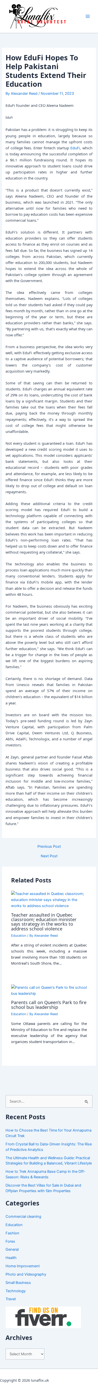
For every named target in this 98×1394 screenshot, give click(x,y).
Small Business (18, 1282)
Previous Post (49, 846)
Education (18, 935)
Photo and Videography (26, 1274)
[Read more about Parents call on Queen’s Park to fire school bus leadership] (49, 990)
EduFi (75, 147)
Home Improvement (23, 1266)
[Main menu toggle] (87, 16)
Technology (16, 1291)
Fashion (12, 1233)
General (12, 1249)
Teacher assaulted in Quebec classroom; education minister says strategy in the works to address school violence (44, 922)
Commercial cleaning (23, 1216)
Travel (11, 1299)
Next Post (49, 856)
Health (11, 1257)
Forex (10, 1241)
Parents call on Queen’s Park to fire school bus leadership (48, 1004)
